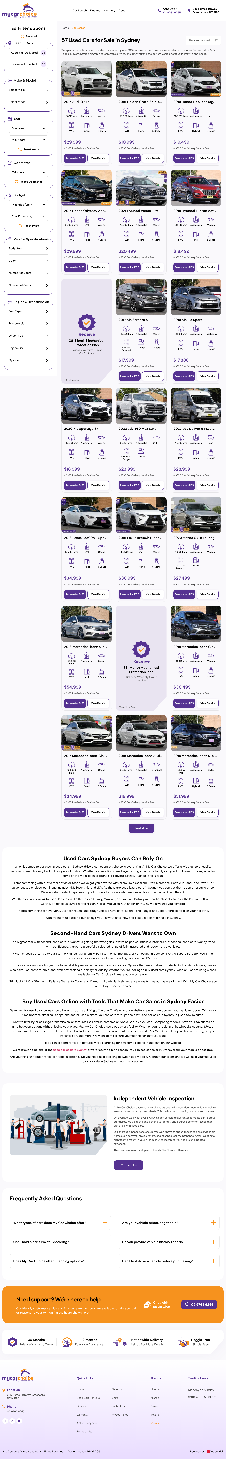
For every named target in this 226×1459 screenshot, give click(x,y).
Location (13, 1390)
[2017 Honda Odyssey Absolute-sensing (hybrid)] (86, 188)
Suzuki (154, 1406)
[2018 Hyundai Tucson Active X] (196, 188)
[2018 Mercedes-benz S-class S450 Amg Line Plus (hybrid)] (86, 624)
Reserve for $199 (75, 158)
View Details (98, 158)
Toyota (155, 1414)
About (123, 10)
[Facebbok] (5, 1421)
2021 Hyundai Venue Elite (139, 211)
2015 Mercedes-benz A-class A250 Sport (151, 756)
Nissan (155, 1398)
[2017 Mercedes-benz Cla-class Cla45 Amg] (86, 733)
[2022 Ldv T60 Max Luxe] (141, 406)
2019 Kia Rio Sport (187, 320)
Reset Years (31, 149)
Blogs (114, 1398)
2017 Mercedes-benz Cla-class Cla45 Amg (98, 756)
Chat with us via (160, 1304)
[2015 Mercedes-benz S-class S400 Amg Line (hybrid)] (196, 733)
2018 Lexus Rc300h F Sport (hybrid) (92, 538)
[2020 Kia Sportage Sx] (86, 406)
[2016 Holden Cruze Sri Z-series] (141, 79)
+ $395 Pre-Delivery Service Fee (81, 148)
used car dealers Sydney (70, 1050)
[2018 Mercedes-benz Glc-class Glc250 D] (196, 624)
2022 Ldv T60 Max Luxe (138, 429)
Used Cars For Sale (88, 1398)
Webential (216, 1451)
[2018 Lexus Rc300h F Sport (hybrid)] (86, 515)
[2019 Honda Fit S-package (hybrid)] (196, 79)
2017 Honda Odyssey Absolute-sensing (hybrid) (102, 211)
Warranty (109, 10)
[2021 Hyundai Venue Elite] (141, 188)
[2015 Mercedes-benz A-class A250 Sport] (141, 733)
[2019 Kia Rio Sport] (196, 297)
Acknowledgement (88, 1423)
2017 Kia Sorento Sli (134, 320)
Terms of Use (84, 1431)
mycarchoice (30, 1451)
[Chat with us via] (147, 1304)
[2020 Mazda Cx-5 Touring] (196, 515)
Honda (155, 1389)
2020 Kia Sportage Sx (81, 429)
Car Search (80, 10)
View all (155, 1423)
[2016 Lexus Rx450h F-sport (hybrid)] (141, 515)
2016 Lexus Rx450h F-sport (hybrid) (147, 538)
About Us (117, 1389)
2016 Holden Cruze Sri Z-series (143, 102)
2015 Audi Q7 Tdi (77, 102)
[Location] (3, 1390)
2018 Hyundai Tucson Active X (197, 211)
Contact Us (118, 1406)
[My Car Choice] (19, 10)
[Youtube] (19, 1421)
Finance (95, 10)
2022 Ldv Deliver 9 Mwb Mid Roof (199, 429)
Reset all (31, 36)
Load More (141, 828)
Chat (166, 1307)
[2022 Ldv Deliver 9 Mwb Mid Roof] (196, 406)
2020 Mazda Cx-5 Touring (194, 538)
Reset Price (31, 225)
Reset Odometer (31, 181)
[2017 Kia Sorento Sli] (141, 297)
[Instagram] (12, 1421)
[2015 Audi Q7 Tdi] (86, 79)
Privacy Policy (119, 1414)
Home (65, 28)
